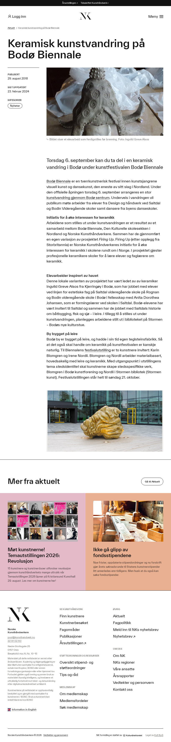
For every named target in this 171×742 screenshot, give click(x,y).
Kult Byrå (158, 735)
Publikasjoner (71, 636)
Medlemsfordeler (74, 700)
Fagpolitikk (122, 622)
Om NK (119, 655)
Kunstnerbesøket (74, 622)
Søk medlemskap (74, 707)
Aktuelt (11, 28)
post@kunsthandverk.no (21, 637)
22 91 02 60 (14, 640)
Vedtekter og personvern (133, 682)
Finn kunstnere (72, 616)
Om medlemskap (74, 694)
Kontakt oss (123, 689)
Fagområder (70, 629)
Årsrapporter (123, 676)
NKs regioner (124, 662)
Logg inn (19, 16)
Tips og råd (69, 674)
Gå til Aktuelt (152, 481)
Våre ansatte (124, 669)
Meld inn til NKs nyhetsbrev (135, 629)
